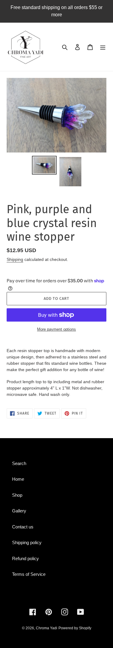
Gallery (19, 510)
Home (18, 479)
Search (19, 463)
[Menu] (102, 46)
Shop (17, 495)
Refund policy (25, 558)
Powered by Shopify (74, 628)
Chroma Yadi (46, 628)
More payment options (56, 329)
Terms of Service (29, 574)
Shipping (15, 259)
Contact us (22, 526)
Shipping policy (27, 542)
